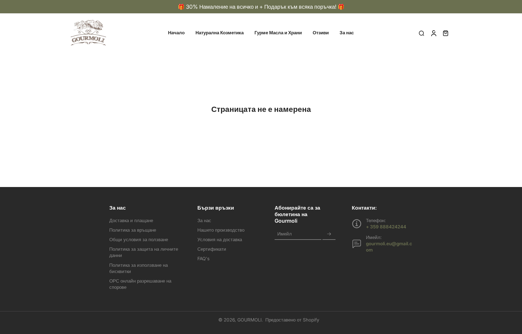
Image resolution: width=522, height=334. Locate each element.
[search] (421, 32)
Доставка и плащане (131, 220)
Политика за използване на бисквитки (138, 268)
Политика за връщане (132, 230)
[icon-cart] (445, 32)
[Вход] (433, 33)
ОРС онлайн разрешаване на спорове (140, 284)
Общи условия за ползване (138, 239)
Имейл (284, 234)
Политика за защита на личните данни (143, 252)
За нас (204, 220)
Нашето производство (220, 230)
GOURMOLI (249, 320)
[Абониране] (328, 234)
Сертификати (211, 249)
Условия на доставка (219, 239)
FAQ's (203, 258)
